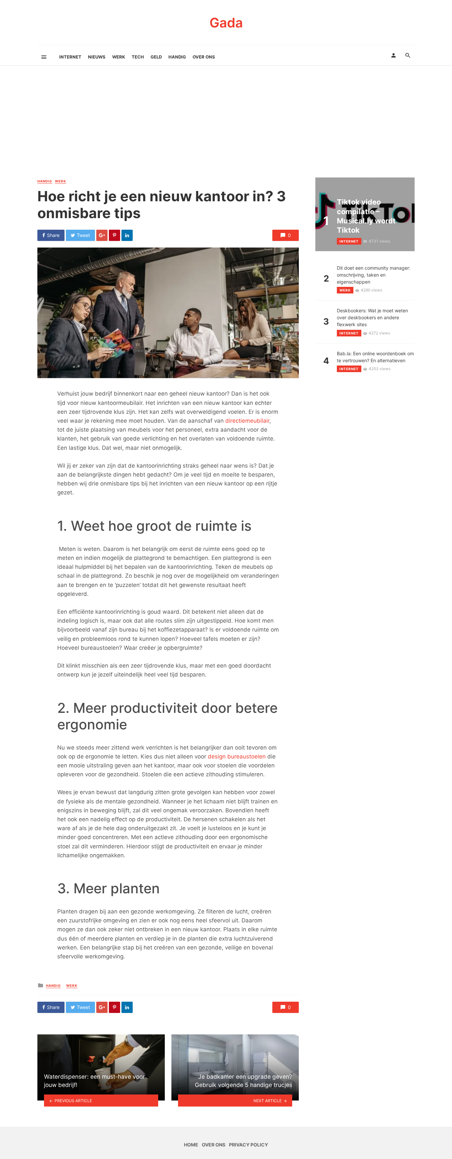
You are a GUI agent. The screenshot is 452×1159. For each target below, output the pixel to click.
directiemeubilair (247, 420)
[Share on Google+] (102, 235)
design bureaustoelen (237, 756)
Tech (138, 56)
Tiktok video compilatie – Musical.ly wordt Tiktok (366, 216)
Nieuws (97, 56)
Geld (156, 56)
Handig (177, 56)
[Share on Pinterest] (114, 235)
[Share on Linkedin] (127, 235)
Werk (118, 56)
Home (191, 1144)
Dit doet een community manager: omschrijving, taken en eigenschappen (373, 275)
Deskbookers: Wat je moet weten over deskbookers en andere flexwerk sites (372, 317)
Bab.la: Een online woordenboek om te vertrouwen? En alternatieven (375, 357)
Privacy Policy (248, 1144)
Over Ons (204, 56)
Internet (70, 56)
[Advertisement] (226, 128)
